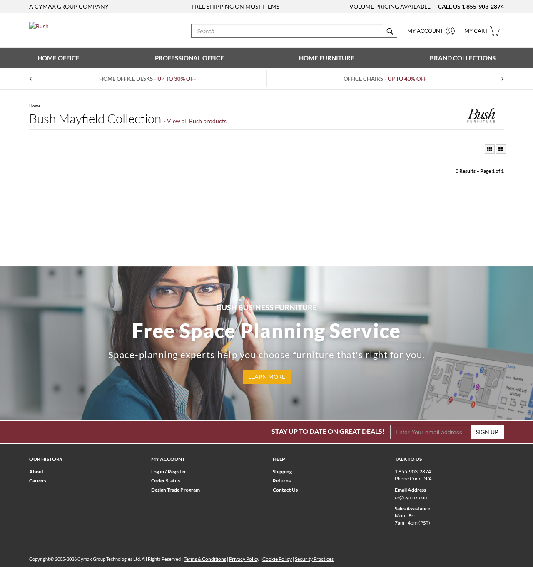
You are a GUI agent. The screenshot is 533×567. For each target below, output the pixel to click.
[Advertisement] (266, 200)
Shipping (282, 471)
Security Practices (314, 559)
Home (34, 105)
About (36, 471)
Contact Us (285, 490)
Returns (282, 480)
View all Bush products (197, 120)
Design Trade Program (175, 490)
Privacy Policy (244, 559)
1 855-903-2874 (483, 6)
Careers (37, 480)
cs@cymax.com (411, 497)
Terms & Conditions (205, 559)
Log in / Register (168, 471)
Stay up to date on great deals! (328, 431)
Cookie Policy (277, 559)
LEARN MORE (266, 376)
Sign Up (487, 431)
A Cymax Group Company (69, 6)
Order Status (165, 480)
